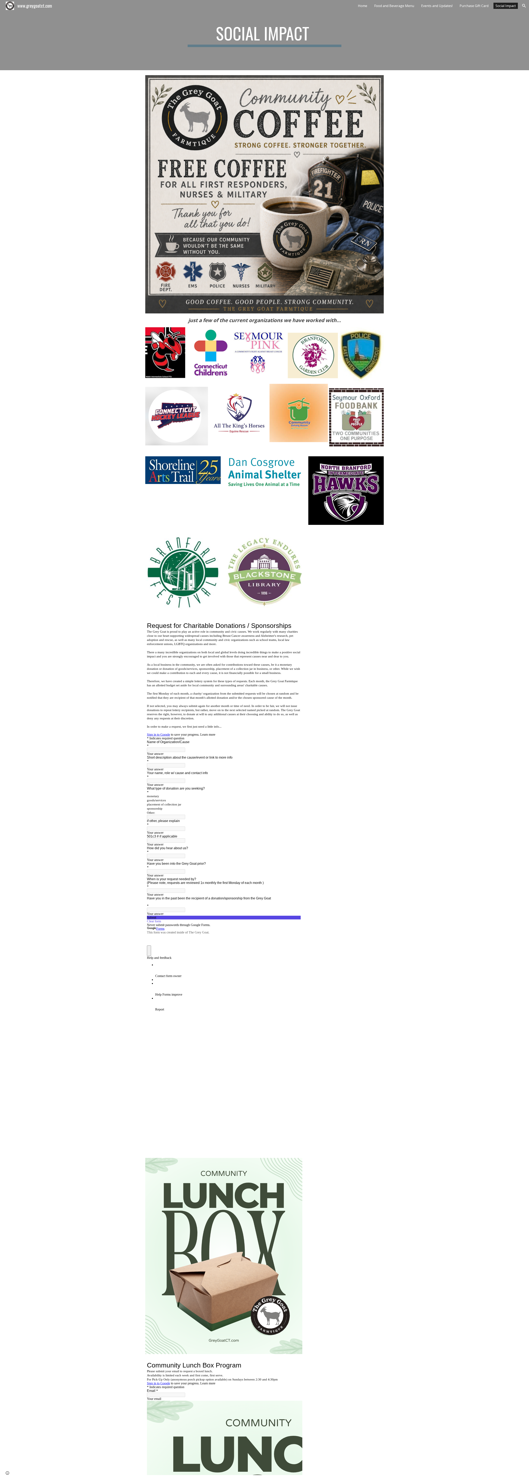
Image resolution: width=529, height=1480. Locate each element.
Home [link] (362, 6)
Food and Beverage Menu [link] (394, 6)
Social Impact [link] (506, 6)
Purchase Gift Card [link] (474, 6)
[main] (264, 35)
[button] (524, 6)
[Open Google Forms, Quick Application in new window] (294, 1365)
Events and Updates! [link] (437, 6)
